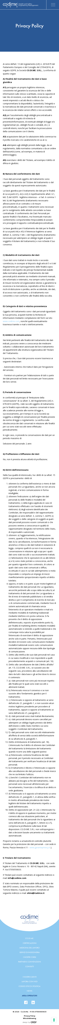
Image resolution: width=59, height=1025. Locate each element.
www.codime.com (11, 321)
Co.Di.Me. (29, 938)
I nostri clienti (30, 977)
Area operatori (29, 995)
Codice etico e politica (29, 986)
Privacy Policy (29, 1016)
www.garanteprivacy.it (40, 847)
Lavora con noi (29, 981)
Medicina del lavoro (29, 947)
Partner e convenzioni (29, 961)
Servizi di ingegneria (29, 952)
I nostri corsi (29, 957)
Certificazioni (29, 943)
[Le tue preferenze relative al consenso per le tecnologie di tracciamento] (54, 1020)
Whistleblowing (29, 1018)
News (29, 991)
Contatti (29, 966)
